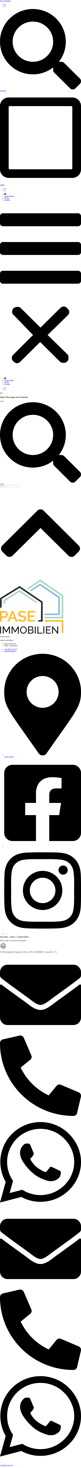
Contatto (7, 200)
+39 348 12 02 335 (6, 1465)
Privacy (26, 952)
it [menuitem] (4, 6)
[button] (40, 289)
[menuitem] (5, 4)
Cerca (2, 401)
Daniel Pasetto (9, 196)
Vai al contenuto (5, 1)
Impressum (19, 952)
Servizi (6, 198)
